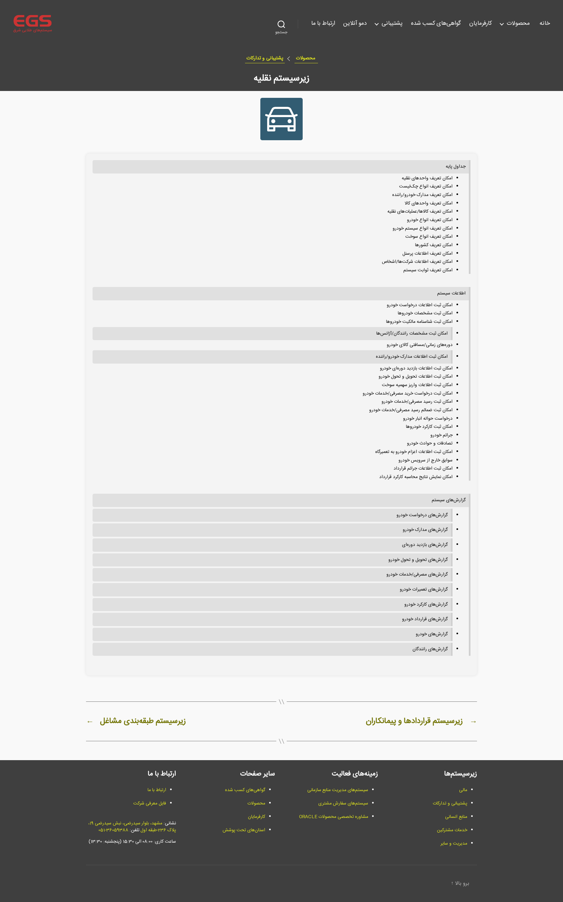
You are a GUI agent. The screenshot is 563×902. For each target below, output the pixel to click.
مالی (463, 790)
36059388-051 (113, 830)
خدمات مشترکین (452, 830)
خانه (545, 23)
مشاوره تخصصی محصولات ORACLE (333, 817)
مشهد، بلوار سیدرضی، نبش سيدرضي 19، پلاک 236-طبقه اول (132, 826)
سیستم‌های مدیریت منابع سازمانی (337, 790)
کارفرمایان (480, 23)
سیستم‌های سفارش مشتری (343, 803)
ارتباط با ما (323, 23)
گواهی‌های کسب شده (436, 23)
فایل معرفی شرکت (149, 803)
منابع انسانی (456, 817)
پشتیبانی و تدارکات (264, 58)
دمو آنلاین (355, 23)
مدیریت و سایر (453, 844)
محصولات (519, 23)
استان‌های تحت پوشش (244, 830)
